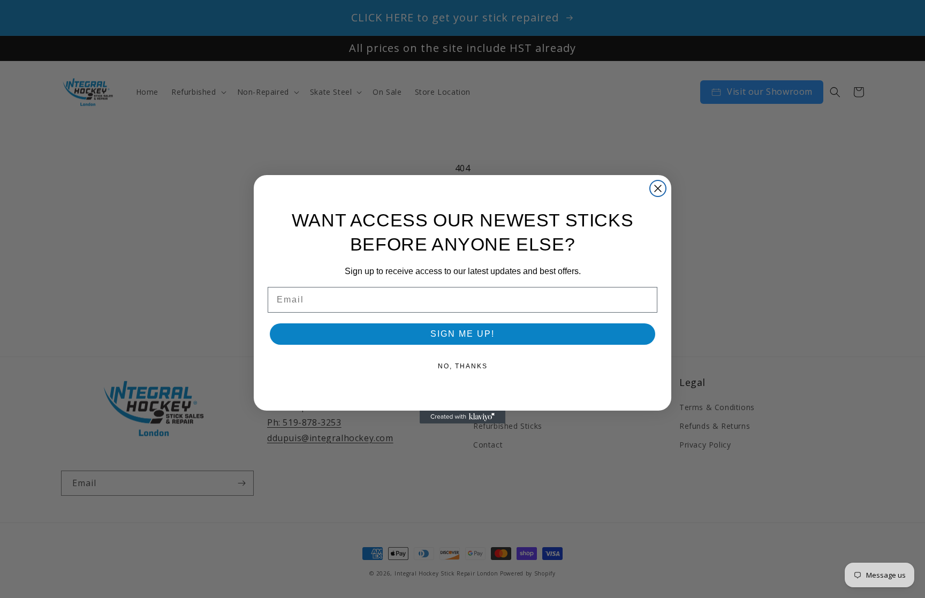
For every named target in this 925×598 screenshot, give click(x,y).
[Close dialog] (658, 188)
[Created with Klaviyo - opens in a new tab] (462, 417)
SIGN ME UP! (462, 333)
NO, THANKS (463, 366)
